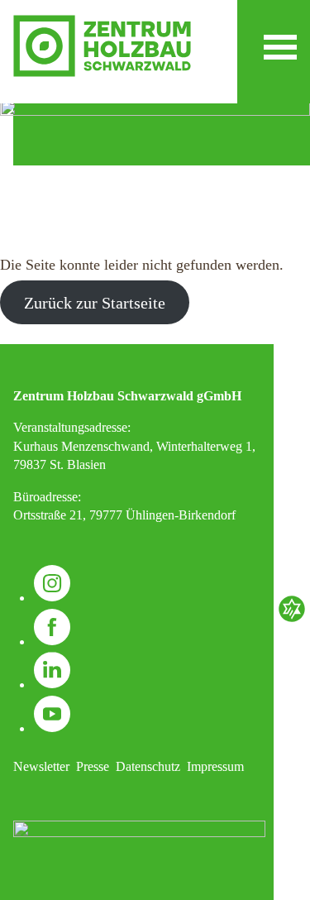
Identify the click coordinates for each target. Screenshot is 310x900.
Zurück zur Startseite (94, 303)
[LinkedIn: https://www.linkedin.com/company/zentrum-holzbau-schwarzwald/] (52, 684)
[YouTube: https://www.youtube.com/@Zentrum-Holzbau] (52, 728)
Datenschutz (148, 766)
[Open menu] (280, 47)
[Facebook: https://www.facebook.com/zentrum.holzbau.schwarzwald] (52, 641)
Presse (92, 766)
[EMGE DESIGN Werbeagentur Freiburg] (292, 620)
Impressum (215, 766)
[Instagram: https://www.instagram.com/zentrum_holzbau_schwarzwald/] (52, 598)
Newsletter (41, 766)
